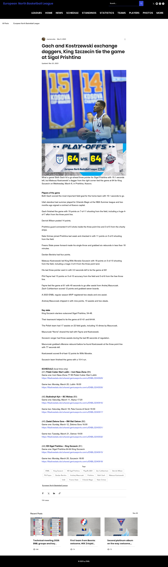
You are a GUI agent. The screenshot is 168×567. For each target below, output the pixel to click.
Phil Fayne (47, 475)
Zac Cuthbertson (102, 471)
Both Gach (101, 475)
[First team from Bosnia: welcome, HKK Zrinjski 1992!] (84, 526)
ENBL (47, 471)
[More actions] (125, 39)
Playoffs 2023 (87, 471)
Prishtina (91, 475)
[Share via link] (60, 493)
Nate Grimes (101, 480)
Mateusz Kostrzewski (116, 475)
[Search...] (141, 3)
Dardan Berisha (60, 475)
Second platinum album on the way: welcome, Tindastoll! (120, 542)
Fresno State (73, 480)
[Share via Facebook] (43, 493)
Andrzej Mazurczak (77, 475)
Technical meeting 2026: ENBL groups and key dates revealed (46, 542)
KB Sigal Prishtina (73, 471)
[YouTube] (157, 4)
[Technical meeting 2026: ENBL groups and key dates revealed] (46, 526)
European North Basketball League (28, 3)
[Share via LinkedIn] (54, 493)
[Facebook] (160, 4)
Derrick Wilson (117, 471)
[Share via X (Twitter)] (48, 493)
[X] (153, 4)
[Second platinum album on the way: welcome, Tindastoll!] (121, 526)
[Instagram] (163, 4)
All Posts (5, 23)
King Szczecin (58, 471)
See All (135, 513)
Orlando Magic (87, 480)
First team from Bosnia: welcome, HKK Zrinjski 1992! (82, 542)
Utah (63, 480)
